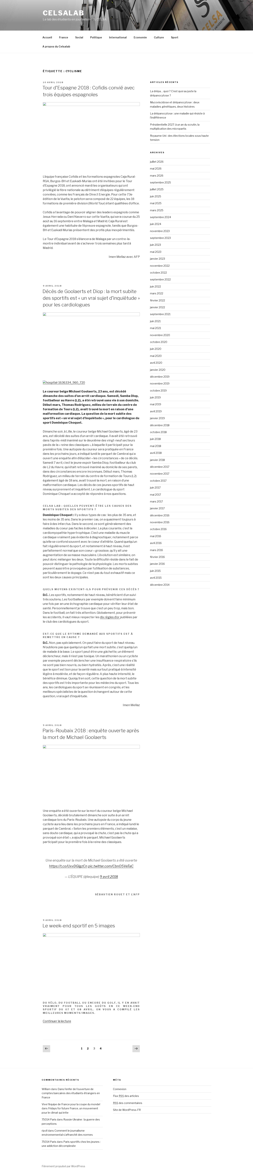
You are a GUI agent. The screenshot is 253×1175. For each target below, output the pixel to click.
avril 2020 (156, 362)
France (63, 37)
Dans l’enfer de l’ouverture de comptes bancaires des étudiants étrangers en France (71, 1093)
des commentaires (127, 1103)
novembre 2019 (159, 383)
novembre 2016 (159, 522)
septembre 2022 (160, 279)
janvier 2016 (157, 563)
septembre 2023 (160, 237)
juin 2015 (155, 570)
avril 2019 (156, 411)
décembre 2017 (159, 466)
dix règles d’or (110, 617)
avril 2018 (156, 452)
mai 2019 (155, 404)
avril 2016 (156, 543)
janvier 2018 (157, 459)
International (118, 37)
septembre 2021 (160, 314)
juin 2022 (155, 286)
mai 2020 (156, 355)
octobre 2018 (158, 432)
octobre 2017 (158, 480)
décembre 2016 (159, 515)
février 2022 (157, 300)
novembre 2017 (159, 473)
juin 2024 (155, 224)
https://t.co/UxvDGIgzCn (68, 866)
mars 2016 (156, 550)
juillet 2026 (157, 161)
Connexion (119, 1089)
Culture (159, 37)
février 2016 (157, 556)
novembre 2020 (160, 335)
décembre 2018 (159, 425)
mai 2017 (155, 494)
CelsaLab (63, 13)
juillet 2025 (157, 189)
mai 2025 (156, 203)
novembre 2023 (160, 231)
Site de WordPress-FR (127, 1109)
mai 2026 (156, 168)
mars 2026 (156, 175)
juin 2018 (155, 439)
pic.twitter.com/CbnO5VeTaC (111, 866)
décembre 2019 (159, 376)
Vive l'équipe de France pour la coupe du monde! (71, 1104)
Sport (174, 37)
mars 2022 (156, 293)
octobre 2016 (158, 529)
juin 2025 (155, 196)
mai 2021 (155, 328)
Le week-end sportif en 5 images (78, 926)
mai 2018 (155, 446)
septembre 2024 (160, 217)
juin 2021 (155, 321)
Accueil (47, 37)
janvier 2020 (157, 369)
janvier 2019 (157, 418)
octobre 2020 (158, 342)
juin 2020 (155, 348)
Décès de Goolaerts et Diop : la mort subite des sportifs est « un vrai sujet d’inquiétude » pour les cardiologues (91, 298)
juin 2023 (155, 244)
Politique (96, 37)
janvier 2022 (157, 307)
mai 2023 (155, 251)
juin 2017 (155, 487)
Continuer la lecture (57, 1021)
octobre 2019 (158, 390)
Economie (140, 37)
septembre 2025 (160, 182)
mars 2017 (156, 501)
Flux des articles (126, 1095)
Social (79, 37)
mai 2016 (155, 536)
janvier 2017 (157, 508)
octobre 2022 (158, 272)
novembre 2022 (160, 265)
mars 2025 (156, 210)
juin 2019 (155, 397)
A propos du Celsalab (56, 46)
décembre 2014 (159, 584)
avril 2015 (156, 577)
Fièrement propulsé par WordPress (63, 1166)
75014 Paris (49, 1119)
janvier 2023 (157, 258)
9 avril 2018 (109, 877)
